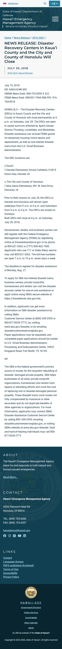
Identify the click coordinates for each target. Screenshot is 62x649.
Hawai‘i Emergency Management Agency (19, 21)
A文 (54, 3)
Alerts (31, 628)
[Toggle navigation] (55, 19)
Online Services (31, 612)
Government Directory (31, 607)
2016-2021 (38, 37)
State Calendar (31, 623)
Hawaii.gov (13, 3)
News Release (22, 37)
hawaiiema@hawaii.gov (16, 530)
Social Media (31, 617)
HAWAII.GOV (31, 602)
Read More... (10, 477)
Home (7, 37)
